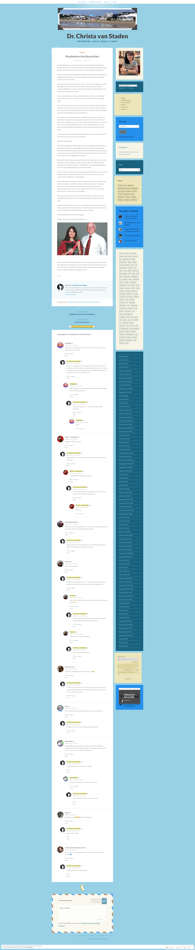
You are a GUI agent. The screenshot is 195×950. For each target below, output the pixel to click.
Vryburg (129, 337)
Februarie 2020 (124, 578)
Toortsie (67, 561)
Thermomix (122, 326)
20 (128, 669)
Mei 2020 (122, 567)
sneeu (129, 320)
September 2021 (124, 510)
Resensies (127, 197)
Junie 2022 (122, 478)
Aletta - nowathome (71, 437)
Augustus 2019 (124, 600)
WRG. (127, 343)
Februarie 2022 (124, 492)
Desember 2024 (124, 378)
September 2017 (124, 635)
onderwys (136, 297)
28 (131, 672)
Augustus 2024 (124, 392)
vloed (136, 334)
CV (136, 265)
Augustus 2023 (124, 431)
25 (121, 672)
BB (120, 259)
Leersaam (127, 288)
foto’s (129, 274)
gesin (133, 274)
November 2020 (124, 546)
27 (128, 672)
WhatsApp (122, 340)
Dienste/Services (82, 2)
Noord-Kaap (122, 297)
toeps (127, 326)
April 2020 (122, 571)
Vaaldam (121, 332)
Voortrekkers (122, 337)
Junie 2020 (122, 564)
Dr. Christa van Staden (97, 36)
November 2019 (124, 589)
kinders (127, 282)
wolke (134, 340)
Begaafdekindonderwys (123, 188)
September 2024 (124, 389)
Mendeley (121, 291)
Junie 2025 (122, 360)
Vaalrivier (127, 332)
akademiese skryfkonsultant (86, 302)
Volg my (123, 131)
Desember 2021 (124, 499)
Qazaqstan (132, 303)
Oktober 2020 (124, 549)
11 (121, 667)
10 (118, 667)
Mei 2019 (122, 610)
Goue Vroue (127, 277)
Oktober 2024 (124, 385)
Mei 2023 (122, 442)
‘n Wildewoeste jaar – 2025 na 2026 (129, 695)
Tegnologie (126, 200)
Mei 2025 (122, 363)
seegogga (68, 343)
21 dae (121, 253)
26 (125, 672)
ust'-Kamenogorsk (123, 329)
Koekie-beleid (30, 947)
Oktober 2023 (124, 424)
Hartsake (123, 692)
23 (137, 669)
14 (131, 667)
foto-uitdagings (123, 274)
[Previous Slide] (122, 696)
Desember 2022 (124, 460)
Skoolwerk (120, 200)
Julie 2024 (122, 396)
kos (128, 285)
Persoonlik (122, 303)
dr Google (130, 268)
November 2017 (124, 632)
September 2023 (124, 428)
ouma (126, 300)
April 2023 (122, 446)
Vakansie (133, 332)
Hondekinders (134, 277)
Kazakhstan (136, 279)
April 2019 (122, 614)
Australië (135, 256)
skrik (120, 320)
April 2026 (122, 356)
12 (125, 667)
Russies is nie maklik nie (125, 314)
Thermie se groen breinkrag (132, 235)
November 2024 (124, 381)
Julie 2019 (122, 603)
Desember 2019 (124, 585)
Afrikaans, (70, 302)
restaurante (128, 311)
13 (128, 667)
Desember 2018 (124, 621)
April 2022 (122, 485)
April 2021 (122, 528)
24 (118, 672)
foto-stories (135, 271)
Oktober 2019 (124, 592)
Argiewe (115, 2)
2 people (71, 353)
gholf (137, 274)
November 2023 (124, 421)
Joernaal (82, 52)
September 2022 (124, 467)
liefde (132, 288)
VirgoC (67, 812)
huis (120, 279)
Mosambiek (122, 294)
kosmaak (132, 285)
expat (125, 271)
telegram (131, 323)
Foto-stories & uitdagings (124, 191)
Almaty (121, 256)
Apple (125, 256)
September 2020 (124, 553)
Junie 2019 (122, 607)
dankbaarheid (122, 268)
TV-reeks (136, 326)
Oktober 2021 (124, 507)
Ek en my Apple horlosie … (82, 321)
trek (131, 326)
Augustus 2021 (124, 514)
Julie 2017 (122, 639)
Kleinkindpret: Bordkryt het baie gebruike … (82, 313)
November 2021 (124, 503)
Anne (66, 706)
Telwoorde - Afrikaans (130, 240)
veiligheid (121, 334)
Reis (129, 305)
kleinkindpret (122, 285)
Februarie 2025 (124, 371)
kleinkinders (127, 194)
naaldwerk (129, 294)
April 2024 (122, 403)
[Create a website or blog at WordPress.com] (88, 938)
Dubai (120, 271)
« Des (126, 679)
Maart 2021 (123, 532)
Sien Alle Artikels (70, 294)
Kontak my (124, 109)
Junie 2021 (122, 521)
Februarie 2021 (124, 535)
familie (129, 271)
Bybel (129, 262)
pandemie (131, 300)
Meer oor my (107, 2)
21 (131, 669)
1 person (73, 376)
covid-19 (132, 265)
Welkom (123, 104)
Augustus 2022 (124, 471)
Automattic (104, 938)
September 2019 (124, 596)
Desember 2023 (124, 417)
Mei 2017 (122, 642)
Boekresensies (123, 262)
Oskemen (121, 300)
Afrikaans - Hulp (122, 185)
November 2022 (124, 464)
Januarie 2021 (124, 539)
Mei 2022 (122, 481)
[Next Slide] (137, 696)
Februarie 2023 (124, 453)
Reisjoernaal (121, 197)
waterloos (134, 337)
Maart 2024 (123, 406)
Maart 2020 (123, 574)
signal (132, 317)
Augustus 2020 (124, 557)
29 (134, 672)
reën (133, 311)
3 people (71, 714)
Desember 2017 (124, 628)
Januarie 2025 (124, 374)
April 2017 (122, 646)
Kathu (130, 279)
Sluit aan (122, 121)
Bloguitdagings (134, 188)
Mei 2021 (122, 524)
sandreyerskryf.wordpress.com (74, 847)
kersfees (121, 282)
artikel (130, 256)
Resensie (130, 308)
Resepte (134, 197)
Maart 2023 (123, 449)
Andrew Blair (69, 741)
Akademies (76, 302)
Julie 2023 (122, 435)
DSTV (135, 268)
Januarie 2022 (124, 496)
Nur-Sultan (129, 297)
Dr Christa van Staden (79, 285)
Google (121, 277)
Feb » (129, 679)
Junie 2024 (122, 399)
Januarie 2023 (124, 456)
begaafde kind (125, 259)
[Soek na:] (129, 169)
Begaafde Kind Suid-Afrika (95, 2)
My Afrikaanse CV (126, 102)
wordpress (121, 343)
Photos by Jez (69, 667)
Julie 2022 (122, 474)
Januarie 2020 (124, 582)
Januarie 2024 (124, 414)
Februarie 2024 (124, 410)
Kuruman (121, 288)
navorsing (135, 294)
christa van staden (124, 265)
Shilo (128, 317)
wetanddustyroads (71, 522)
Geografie (134, 191)
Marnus (138, 288)
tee (120, 323)
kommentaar (100, 919)
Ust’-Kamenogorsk (134, 329)
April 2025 (122, 367)
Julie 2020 (122, 560)
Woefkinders (134, 200)
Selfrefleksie (122, 317)
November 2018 (124, 625)
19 (125, 669)
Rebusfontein (122, 305)
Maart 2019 (123, 617)
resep (135, 308)
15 (134, 667)
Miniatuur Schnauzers (131, 291)
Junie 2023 (122, 439)
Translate (131, 88)
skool (136, 317)
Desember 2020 (124, 542)
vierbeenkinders (129, 334)
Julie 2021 (122, 517)
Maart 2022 (123, 489)
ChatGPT (134, 262)
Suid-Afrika (97, 302)
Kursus (132, 194)
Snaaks (125, 320)
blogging (133, 259)
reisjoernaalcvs (123, 308)
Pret (127, 303)
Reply (66, 356)
